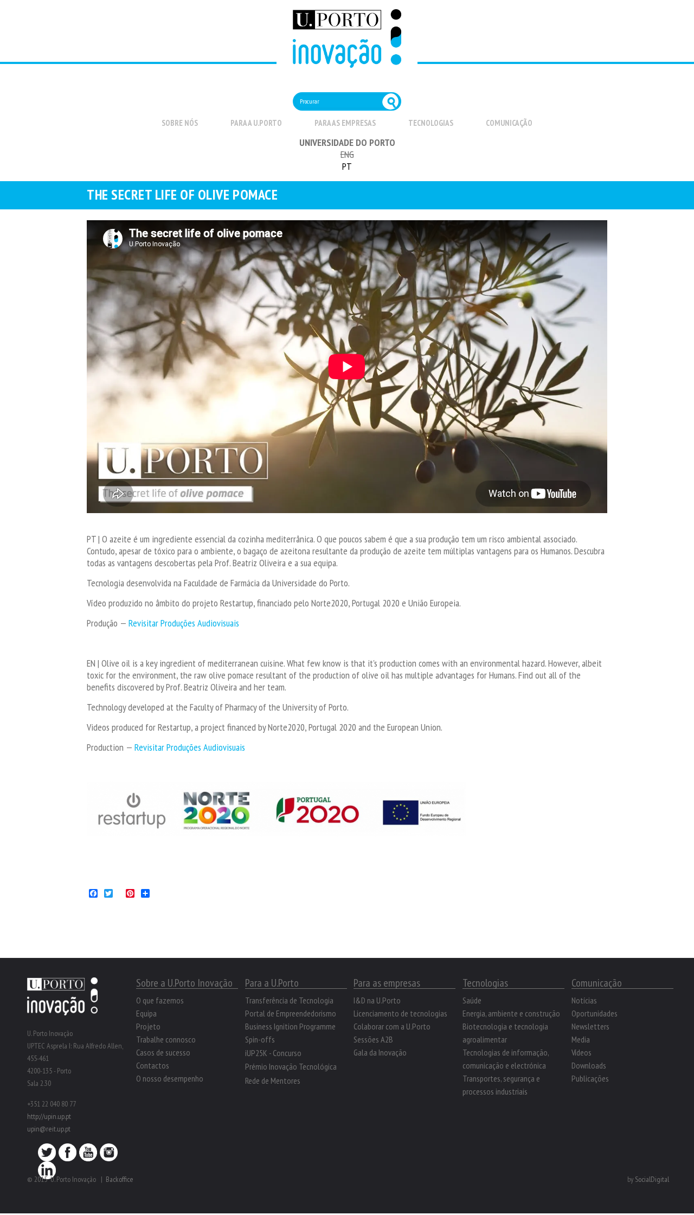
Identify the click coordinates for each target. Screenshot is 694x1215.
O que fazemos (160, 1000)
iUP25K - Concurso (273, 1052)
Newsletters (590, 1026)
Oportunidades (594, 1013)
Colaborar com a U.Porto (392, 1026)
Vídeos (581, 1052)
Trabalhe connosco (166, 1039)
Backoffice (119, 1179)
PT (347, 166)
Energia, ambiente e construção (511, 1013)
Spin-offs (260, 1039)
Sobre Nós (180, 123)
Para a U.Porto (256, 123)
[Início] (347, 61)
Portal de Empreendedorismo (290, 1013)
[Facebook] (67, 1155)
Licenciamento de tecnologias (400, 1013)
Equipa (146, 1013)
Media (580, 1039)
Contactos (152, 1065)
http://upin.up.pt (49, 1116)
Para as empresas (345, 123)
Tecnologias (430, 123)
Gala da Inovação (380, 1052)
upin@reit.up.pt (48, 1129)
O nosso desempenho (169, 1078)
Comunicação (509, 123)
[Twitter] (47, 1155)
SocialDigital (652, 1179)
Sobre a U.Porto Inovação (184, 983)
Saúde (471, 1000)
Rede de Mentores (272, 1080)
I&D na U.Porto (377, 1000)
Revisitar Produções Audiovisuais (184, 623)
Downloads (588, 1065)
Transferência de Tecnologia (289, 1000)
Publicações (590, 1078)
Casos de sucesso (163, 1052)
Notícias (584, 1000)
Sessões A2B (373, 1039)
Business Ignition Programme (290, 1026)
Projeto (148, 1026)
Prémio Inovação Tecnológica (291, 1066)
